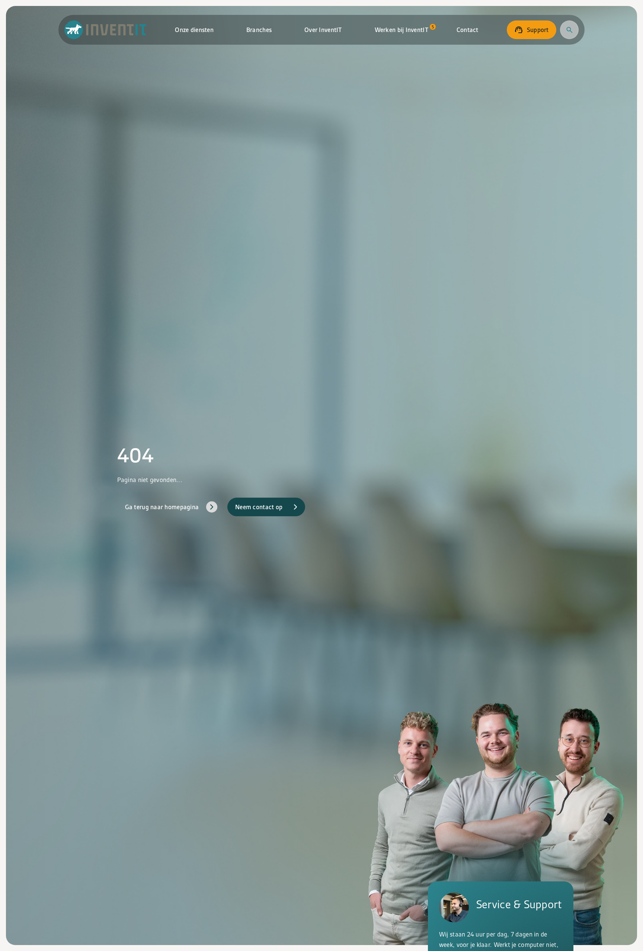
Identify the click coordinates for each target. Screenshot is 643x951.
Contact (468, 29)
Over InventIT (323, 29)
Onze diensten (194, 29)
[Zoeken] (569, 29)
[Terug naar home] (105, 29)
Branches (259, 29)
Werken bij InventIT (404, 28)
